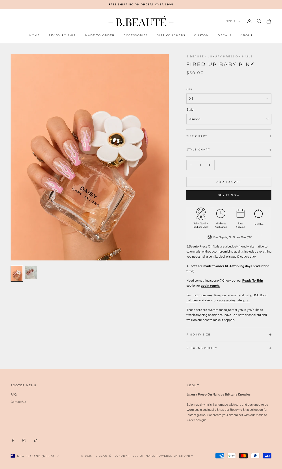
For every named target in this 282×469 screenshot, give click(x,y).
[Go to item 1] (17, 274)
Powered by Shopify (174, 455)
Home (34, 35)
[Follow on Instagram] (24, 440)
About (246, 35)
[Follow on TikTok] (35, 440)
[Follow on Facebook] (13, 440)
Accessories (136, 35)
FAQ (14, 394)
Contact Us (18, 402)
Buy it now (229, 195)
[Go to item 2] (31, 273)
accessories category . (234, 300)
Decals (225, 35)
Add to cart (228, 181)
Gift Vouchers (171, 35)
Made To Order (100, 35)
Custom (201, 35)
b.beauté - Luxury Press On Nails (219, 56)
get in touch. (210, 286)
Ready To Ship (62, 35)
